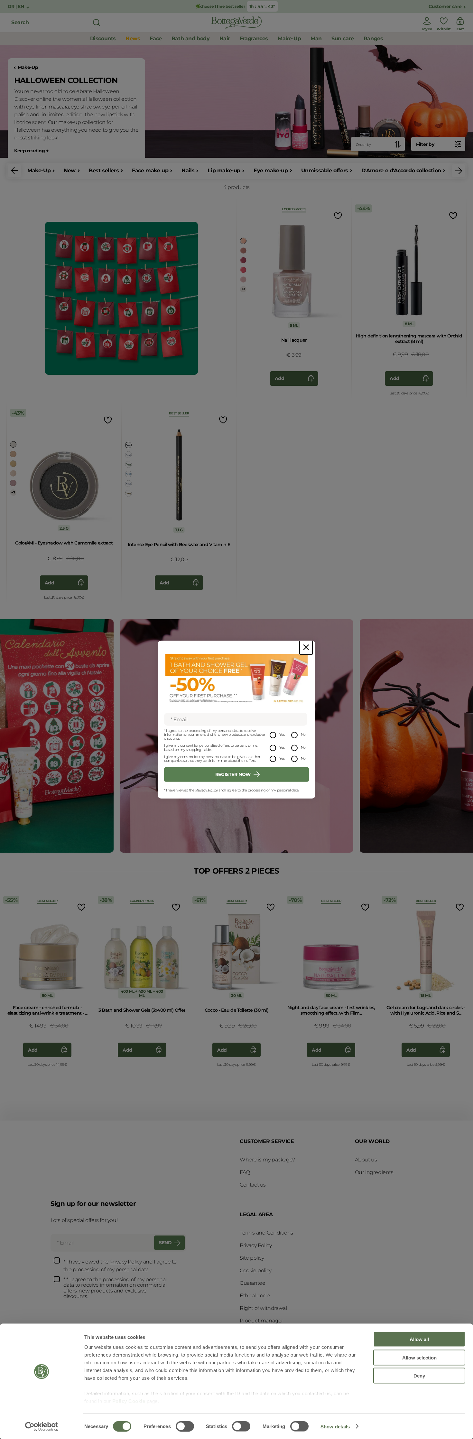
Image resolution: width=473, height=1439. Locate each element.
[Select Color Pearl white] (13, 444)
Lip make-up (224, 170)
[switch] (185, 1426)
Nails (187, 170)
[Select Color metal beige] (13, 454)
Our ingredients (374, 1172)
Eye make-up (271, 170)
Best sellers (104, 170)
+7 (13, 492)
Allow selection (419, 1357)
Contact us (253, 1185)
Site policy (252, 1258)
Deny (419, 1375)
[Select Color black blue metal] (128, 483)
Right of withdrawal (263, 1308)
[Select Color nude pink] (243, 250)
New (70, 170)
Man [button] (316, 38)
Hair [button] (224, 38)
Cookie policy (256, 1270)
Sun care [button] (342, 38)
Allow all (419, 1339)
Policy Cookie (128, 1401)
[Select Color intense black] (128, 445)
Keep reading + (31, 151)
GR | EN (16, 6)
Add (279, 378)
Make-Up (28, 67)
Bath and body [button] (191, 38)
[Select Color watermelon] (243, 270)
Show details (335, 1426)
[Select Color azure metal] (128, 474)
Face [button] (156, 38)
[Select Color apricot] (243, 241)
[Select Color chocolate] (128, 493)
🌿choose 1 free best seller (221, 6)
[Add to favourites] (337, 215)
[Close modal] (306, 647)
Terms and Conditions (266, 1233)
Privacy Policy (206, 790)
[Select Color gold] (13, 463)
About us (366, 1160)
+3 (243, 289)
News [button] (132, 38)
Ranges (373, 38)
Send (165, 1242)
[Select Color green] (128, 464)
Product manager (261, 1321)
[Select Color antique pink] (13, 483)
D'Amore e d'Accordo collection (401, 170)
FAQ (245, 1172)
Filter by (425, 144)
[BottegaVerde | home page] (236, 22)
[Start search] (96, 22)
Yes (282, 734)
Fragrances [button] (254, 38)
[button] (14, 170)
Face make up (150, 170)
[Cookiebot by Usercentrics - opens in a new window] (42, 1426)
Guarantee (252, 1283)
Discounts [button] (103, 38)
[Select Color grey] (128, 454)
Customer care (445, 6)
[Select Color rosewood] (243, 260)
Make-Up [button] (289, 38)
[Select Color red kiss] (243, 279)
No (303, 734)
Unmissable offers (324, 170)
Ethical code (255, 1295)
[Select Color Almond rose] (13, 473)
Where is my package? (267, 1160)
